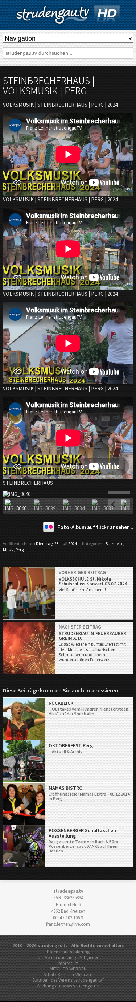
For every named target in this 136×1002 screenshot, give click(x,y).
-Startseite (113, 543)
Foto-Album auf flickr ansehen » (95, 527)
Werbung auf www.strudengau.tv (68, 986)
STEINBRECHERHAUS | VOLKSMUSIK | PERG (49, 85)
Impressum (68, 963)
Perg (20, 549)
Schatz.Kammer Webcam (68, 975)
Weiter (124, 504)
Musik (8, 549)
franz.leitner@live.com (68, 924)
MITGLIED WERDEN (68, 969)
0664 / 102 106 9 (68, 918)
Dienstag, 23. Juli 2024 (56, 543)
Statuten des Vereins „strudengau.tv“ (68, 980)
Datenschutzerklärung (68, 952)
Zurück (113, 504)
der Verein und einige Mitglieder (68, 957)
